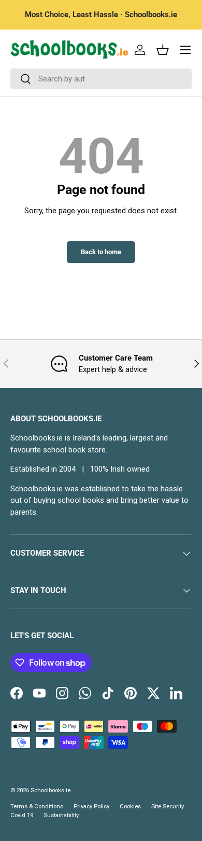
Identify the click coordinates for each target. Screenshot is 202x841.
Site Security (167, 806)
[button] (162, 49)
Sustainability (61, 815)
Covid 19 (21, 815)
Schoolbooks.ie (50, 790)
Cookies (130, 806)
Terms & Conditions (36, 806)
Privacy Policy (91, 806)
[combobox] (101, 78)
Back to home (101, 252)
